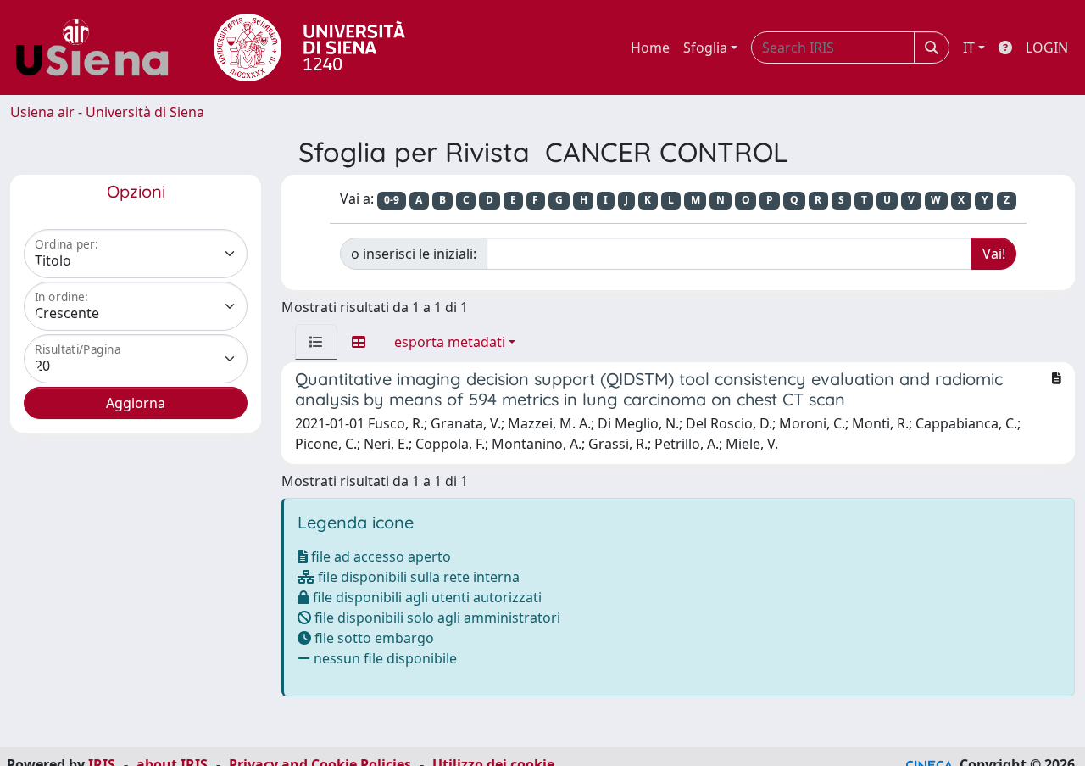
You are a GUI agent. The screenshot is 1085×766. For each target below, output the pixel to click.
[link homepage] (98, 47)
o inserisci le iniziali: (413, 253)
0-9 (391, 200)
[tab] (316, 342)
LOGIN (1047, 47)
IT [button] (969, 47)
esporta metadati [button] (449, 342)
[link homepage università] (309, 47)
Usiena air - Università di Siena (107, 112)
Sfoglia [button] (705, 47)
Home (650, 47)
